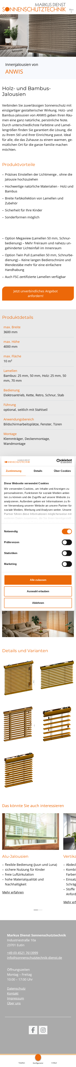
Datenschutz (16, 988)
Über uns (14, 1003)
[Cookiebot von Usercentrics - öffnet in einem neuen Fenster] (56, 461)
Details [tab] (38, 470)
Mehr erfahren (13, 892)
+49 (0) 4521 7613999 (22, 953)
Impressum (15, 998)
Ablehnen (38, 602)
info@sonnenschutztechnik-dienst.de (34, 958)
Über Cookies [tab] (62, 470)
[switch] (67, 542)
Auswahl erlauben (38, 591)
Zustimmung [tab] (14, 470)
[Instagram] (43, 1030)
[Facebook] (33, 1030)
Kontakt (12, 993)
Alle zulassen (38, 579)
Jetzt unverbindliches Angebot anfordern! (35, 293)
